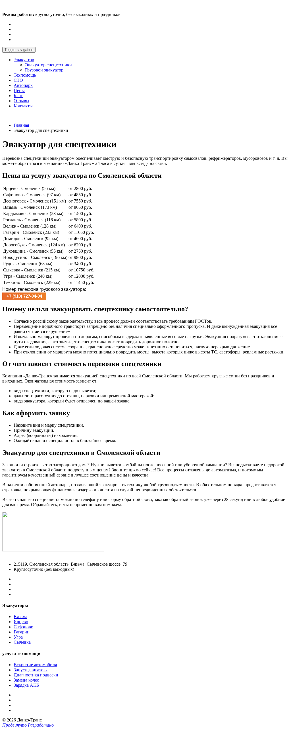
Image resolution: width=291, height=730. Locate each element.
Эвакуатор (24, 59)
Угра (18, 637)
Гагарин (22, 631)
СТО (18, 80)
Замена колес (26, 680)
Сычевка (22, 642)
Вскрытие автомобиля (35, 664)
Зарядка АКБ (26, 685)
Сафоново (23, 626)
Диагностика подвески (36, 674)
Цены (19, 90)
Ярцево (21, 621)
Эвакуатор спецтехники (48, 64)
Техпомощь (25, 75)
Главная (21, 125)
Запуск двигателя (30, 669)
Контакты (23, 105)
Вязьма (20, 616)
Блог (18, 95)
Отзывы (21, 100)
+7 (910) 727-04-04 (20, 115)
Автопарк (23, 85)
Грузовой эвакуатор (44, 70)
